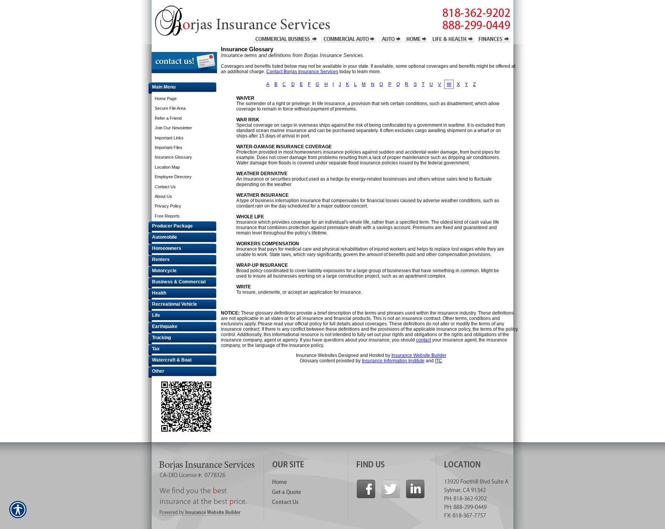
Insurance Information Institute (393, 360)
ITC (438, 360)
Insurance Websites (316, 355)
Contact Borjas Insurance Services (302, 71)
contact (423, 340)
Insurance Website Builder (418, 355)
